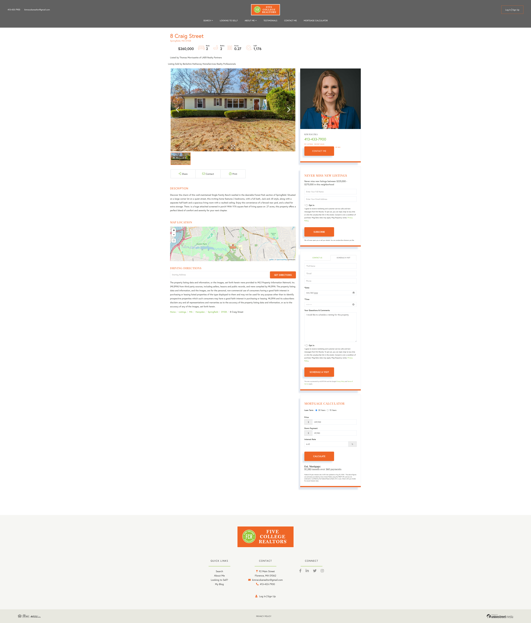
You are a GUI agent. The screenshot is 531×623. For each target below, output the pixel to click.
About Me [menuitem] (219, 575)
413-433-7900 (14, 9)
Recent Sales (319, 144)
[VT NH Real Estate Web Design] (500, 616)
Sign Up (515, 9)
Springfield (213, 311)
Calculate (319, 456)
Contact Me (319, 151)
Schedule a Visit (343, 258)
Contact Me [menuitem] (290, 20)
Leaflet (271, 260)
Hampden (200, 311)
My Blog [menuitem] (219, 584)
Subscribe (319, 231)
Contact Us (317, 258)
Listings (182, 311)
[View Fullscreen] (174, 241)
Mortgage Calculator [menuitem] (316, 20)
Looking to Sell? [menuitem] (229, 20)
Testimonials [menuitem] (270, 20)
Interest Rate (310, 439)
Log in (508, 9)
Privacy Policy (340, 381)
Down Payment (311, 428)
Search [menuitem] (207, 20)
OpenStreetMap (281, 260)
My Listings (308, 144)
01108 (224, 311)
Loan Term (308, 410)
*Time (306, 299)
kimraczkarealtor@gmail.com (37, 9)
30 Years (321, 410)
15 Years (333, 410)
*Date (306, 287)
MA (190, 311)
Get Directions (283, 274)
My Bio (337, 147)
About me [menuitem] (250, 20)
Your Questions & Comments (317, 310)
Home (173, 311)
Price (306, 417)
